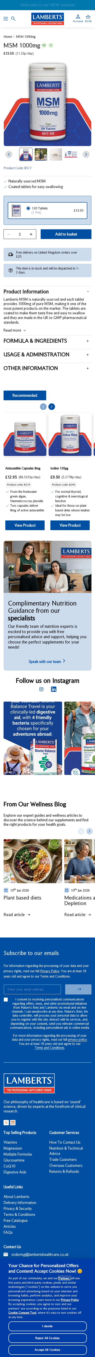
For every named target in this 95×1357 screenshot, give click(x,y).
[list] (49, 742)
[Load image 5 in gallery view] (26, 154)
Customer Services (64, 1133)
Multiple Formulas (18, 1154)
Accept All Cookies (47, 1349)
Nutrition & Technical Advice (66, 1151)
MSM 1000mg (26, 36)
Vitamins (10, 1142)
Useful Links (13, 1187)
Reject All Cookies (47, 1338)
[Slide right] (86, 154)
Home (8, 36)
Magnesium (13, 1148)
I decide (47, 1326)
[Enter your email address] (32, 989)
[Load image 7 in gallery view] (56, 154)
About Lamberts (16, 1197)
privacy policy (77, 1039)
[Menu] (6, 18)
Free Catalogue (16, 1220)
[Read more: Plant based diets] (33, 861)
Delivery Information (20, 1203)
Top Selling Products (20, 1133)
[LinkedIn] (53, 689)
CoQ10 (9, 1166)
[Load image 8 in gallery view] (71, 154)
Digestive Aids (15, 1172)
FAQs (8, 1232)
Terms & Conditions (19, 1215)
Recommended (25, 395)
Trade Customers (63, 1160)
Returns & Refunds (64, 1171)
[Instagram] (41, 689)
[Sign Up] (78, 989)
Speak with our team (45, 662)
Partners (64, 1278)
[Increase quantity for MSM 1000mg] (31, 234)
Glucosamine (14, 1160)
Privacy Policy (49, 971)
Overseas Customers (65, 1165)
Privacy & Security (18, 1209)
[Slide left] (8, 154)
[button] (88, 18)
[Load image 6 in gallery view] (41, 154)
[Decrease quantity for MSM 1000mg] (8, 234)
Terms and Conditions (49, 1048)
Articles (10, 1226)
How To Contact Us (64, 1142)
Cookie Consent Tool (22, 1312)
